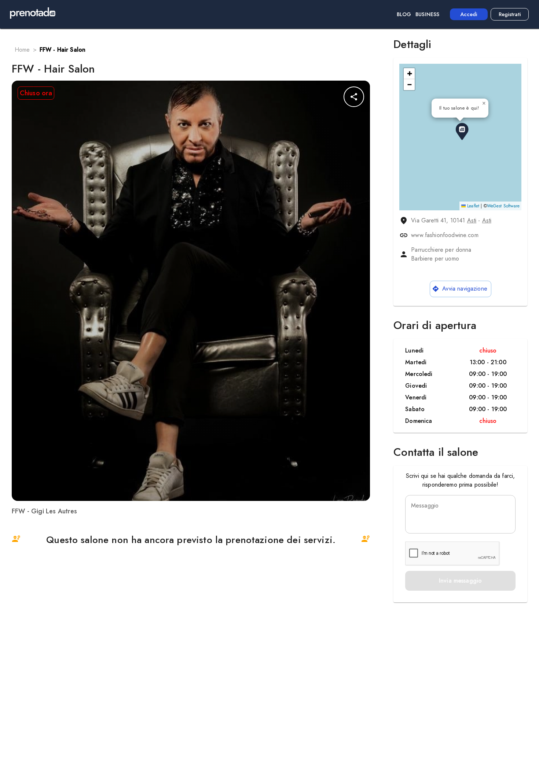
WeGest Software (503, 206)
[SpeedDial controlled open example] (354, 96)
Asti (472, 220)
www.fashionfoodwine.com (444, 235)
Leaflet (472, 206)
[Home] (32, 14)
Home (22, 49)
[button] (462, 131)
